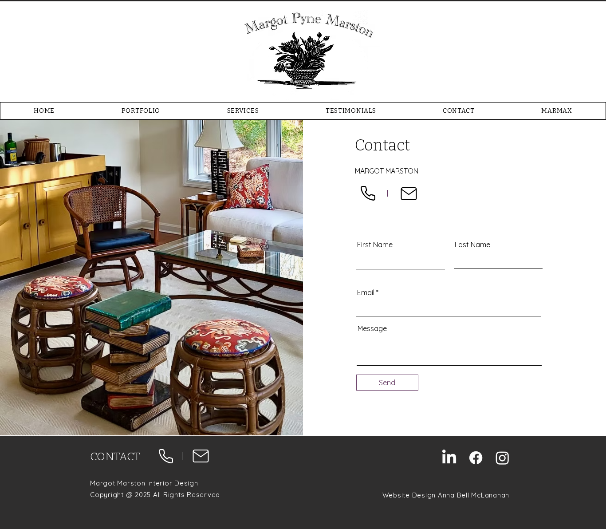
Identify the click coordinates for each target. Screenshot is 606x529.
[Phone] (368, 193)
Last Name (472, 244)
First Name (375, 244)
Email (365, 292)
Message (372, 328)
